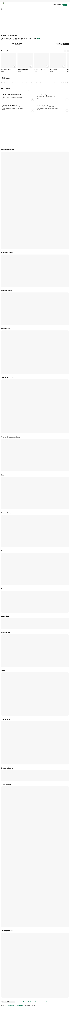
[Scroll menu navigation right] (68, 83)
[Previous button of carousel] (65, 51)
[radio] (59, 44)
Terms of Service (34, 1001)
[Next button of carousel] (68, 51)
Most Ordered (7, 82)
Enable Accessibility (64, 1)
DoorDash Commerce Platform (16, 1005)
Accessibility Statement (22, 1001)
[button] (8, 62)
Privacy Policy (44, 1001)
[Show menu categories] (1, 83)
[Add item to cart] (14, 66)
